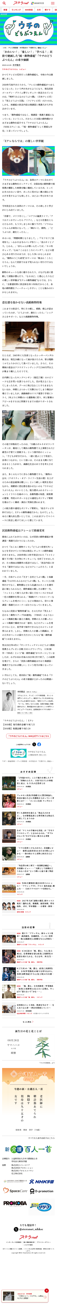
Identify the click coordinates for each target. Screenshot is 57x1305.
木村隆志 (27, 691)
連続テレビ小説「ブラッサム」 (27, 944)
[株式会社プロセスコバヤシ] (15, 1208)
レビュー (22, 69)
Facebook (39, 744)
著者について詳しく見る (24, 713)
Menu (52, 2)
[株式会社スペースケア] (15, 1192)
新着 (5, 9)
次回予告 (40, 962)
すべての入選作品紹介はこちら (41, 1138)
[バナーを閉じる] (47, 1291)
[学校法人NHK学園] (41, 1182)
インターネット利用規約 (13, 1242)
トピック (20, 894)
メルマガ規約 (28, 1245)
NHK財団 (29, 9)
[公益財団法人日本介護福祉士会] (15, 1182)
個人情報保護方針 (29, 1242)
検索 (4, 2)
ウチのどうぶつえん (10, 69)
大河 (39, 9)
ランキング (16, 9)
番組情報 (11, 761)
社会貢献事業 (21, 1013)
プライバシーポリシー (44, 1242)
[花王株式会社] (41, 1208)
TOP (4, 761)
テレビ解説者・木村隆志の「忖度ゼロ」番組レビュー (27, 47)
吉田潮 (28, 857)
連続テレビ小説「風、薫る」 (26, 962)
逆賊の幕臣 (20, 912)
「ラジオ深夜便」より (47, 1063)
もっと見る (27, 1022)
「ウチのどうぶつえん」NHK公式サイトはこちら (28, 736)
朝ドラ (47, 9)
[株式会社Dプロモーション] (41, 1192)
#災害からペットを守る (41, 1013)
